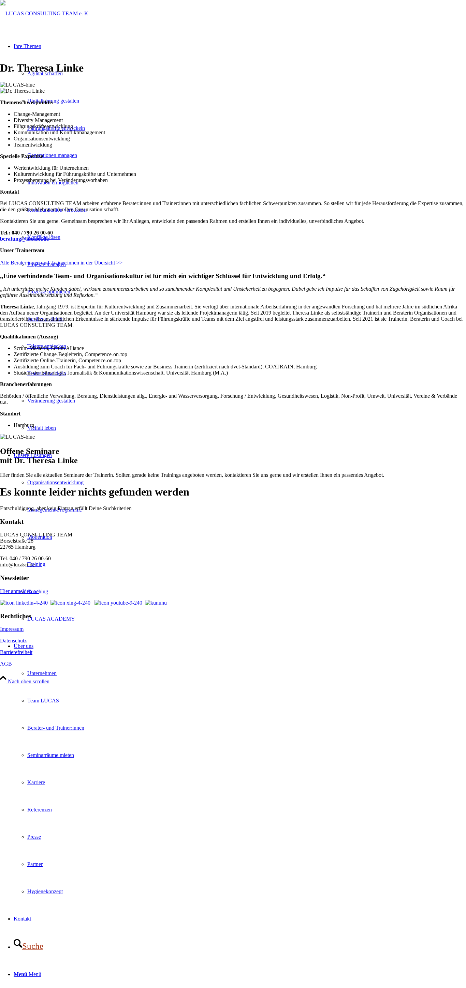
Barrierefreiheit (16, 652)
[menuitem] (240, 769)
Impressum (12, 629)
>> (118, 262)
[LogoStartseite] (45, 13)
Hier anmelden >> (19, 591)
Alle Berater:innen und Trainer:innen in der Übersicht (57, 262)
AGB (6, 664)
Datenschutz (13, 640)
